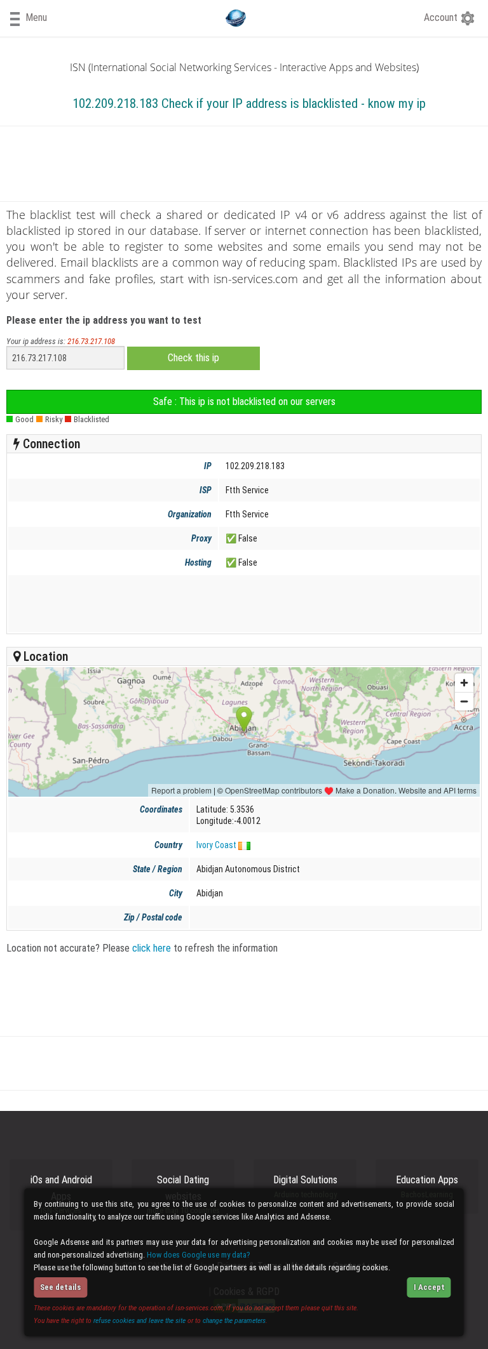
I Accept (429, 1287)
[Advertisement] (241, 603)
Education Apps (427, 1186)
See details (60, 1287)
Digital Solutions (305, 1186)
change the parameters (234, 1320)
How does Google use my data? (198, 1254)
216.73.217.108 (91, 341)
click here (151, 948)
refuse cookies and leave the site (139, 1320)
